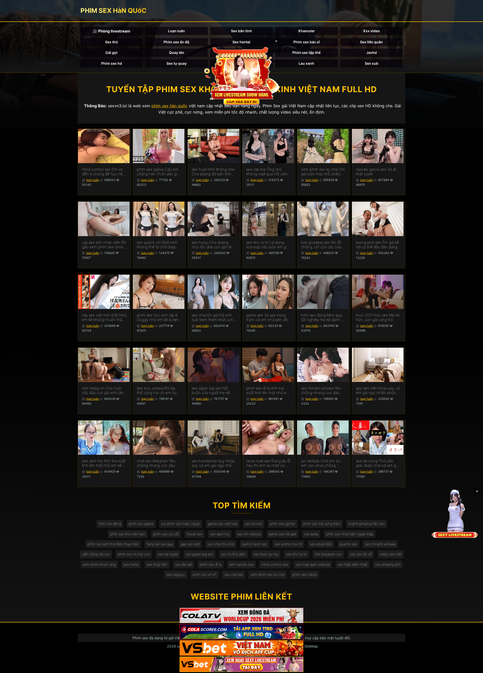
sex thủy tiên (157, 564)
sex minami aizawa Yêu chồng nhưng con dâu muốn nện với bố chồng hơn (321, 390)
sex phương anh (387, 564)
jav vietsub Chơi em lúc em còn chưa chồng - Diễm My (321, 463)
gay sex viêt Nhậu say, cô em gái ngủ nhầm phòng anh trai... (378, 390)
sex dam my (219, 534)
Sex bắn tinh (241, 31)
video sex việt (390, 554)
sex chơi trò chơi (221, 544)
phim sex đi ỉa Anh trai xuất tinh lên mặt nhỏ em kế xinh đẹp (268, 390)
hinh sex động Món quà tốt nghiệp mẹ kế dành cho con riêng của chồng (322, 317)
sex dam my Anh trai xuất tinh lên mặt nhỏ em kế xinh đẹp (104, 463)
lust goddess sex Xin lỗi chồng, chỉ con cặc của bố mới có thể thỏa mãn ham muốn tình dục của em (321, 244)
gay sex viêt (190, 544)
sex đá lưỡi (183, 564)
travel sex (194, 534)
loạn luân (92, 180)
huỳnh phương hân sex (366, 523)
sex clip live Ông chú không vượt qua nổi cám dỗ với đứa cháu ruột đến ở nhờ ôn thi (267, 171)
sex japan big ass (199, 554)
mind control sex (274, 564)
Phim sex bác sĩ (306, 42)
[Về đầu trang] (472, 667)
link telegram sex (328, 554)
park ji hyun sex (254, 544)
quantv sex (348, 544)
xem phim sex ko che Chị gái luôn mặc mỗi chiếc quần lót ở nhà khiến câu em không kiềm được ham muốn (323, 171)
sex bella (311, 534)
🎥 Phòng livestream (111, 31)
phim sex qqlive (141, 523)
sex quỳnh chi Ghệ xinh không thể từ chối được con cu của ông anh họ (157, 244)
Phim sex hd (111, 63)
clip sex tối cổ (361, 554)
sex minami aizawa (380, 544)
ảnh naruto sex (241, 564)
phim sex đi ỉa (211, 564)
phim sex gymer (282, 523)
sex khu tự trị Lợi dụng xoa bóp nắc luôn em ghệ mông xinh (268, 244)
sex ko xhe (253, 523)
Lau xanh (306, 63)
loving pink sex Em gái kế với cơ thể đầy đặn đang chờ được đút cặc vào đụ (377, 244)
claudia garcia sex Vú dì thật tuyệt (376, 171)
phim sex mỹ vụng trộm (322, 523)
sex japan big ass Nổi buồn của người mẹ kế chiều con (211, 390)
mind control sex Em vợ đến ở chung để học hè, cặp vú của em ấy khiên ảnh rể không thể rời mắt (103, 171)
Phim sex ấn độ (176, 42)
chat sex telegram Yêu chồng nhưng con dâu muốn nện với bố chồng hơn (157, 463)
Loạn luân (176, 31)
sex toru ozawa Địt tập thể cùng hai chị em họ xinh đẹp (157, 390)
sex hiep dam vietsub (313, 564)
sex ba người (168, 554)
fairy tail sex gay (160, 544)
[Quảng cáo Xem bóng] (241, 615)
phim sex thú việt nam (127, 534)
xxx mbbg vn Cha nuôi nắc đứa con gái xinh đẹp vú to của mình (103, 390)
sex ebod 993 (321, 544)
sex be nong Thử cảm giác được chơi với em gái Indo (377, 463)
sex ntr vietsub (249, 534)
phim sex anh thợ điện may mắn (113, 544)
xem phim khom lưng (99, 564)
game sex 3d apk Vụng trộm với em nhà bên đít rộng (267, 317)
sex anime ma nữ (288, 544)
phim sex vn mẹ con (134, 554)
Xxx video (371, 31)
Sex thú (111, 42)
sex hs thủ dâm (233, 554)
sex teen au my (266, 554)
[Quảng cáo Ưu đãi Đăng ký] (241, 632)
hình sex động (110, 523)
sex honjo (131, 564)
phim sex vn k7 (205, 574)
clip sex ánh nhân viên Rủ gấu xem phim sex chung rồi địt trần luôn (104, 244)
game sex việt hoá (222, 523)
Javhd (371, 52)
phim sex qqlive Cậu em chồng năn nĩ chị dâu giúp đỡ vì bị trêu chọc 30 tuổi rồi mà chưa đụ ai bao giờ (159, 171)
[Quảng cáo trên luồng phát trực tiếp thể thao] (241, 664)
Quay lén (176, 52)
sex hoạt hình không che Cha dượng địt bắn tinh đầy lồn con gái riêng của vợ (213, 171)
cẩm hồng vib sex (96, 554)
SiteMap (311, 646)
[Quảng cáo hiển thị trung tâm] (241, 75)
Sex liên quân (371, 42)
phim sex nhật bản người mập (349, 534)
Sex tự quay (177, 63)
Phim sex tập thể (306, 52)
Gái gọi (111, 52)
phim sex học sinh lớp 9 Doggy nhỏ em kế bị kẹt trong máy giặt (157, 317)
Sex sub (371, 63)
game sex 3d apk (282, 534)
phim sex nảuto (304, 574)
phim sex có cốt (166, 534)
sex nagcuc (175, 574)
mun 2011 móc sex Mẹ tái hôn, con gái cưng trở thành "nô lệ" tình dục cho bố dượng (378, 317)
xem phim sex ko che (268, 574)
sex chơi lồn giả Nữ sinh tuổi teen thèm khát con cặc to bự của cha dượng (213, 317)
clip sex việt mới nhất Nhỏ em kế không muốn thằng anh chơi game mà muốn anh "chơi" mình (104, 317)
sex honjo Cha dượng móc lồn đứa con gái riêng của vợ (214, 244)
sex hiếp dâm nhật (352, 564)
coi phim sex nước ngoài (180, 523)
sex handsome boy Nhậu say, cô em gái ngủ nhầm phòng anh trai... (213, 463)
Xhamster (306, 31)
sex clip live (233, 574)
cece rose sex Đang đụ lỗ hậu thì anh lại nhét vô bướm (268, 463)
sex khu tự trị (296, 554)
